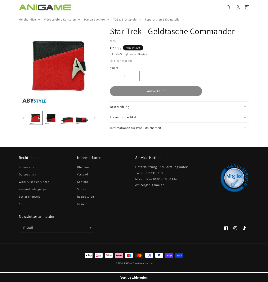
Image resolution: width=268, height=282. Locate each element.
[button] (29, 19)
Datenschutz (27, 174)
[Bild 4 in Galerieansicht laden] (82, 118)
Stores (81, 189)
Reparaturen (85, 196)
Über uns (83, 167)
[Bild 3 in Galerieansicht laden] (66, 118)
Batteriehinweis (29, 196)
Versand (82, 174)
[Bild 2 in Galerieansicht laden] (51, 118)
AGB (21, 204)
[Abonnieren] (89, 228)
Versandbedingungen (33, 189)
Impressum (26, 167)
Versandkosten (138, 54)
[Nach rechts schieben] (94, 118)
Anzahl (114, 68)
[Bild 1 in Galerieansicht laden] (36, 118)
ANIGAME (129, 263)
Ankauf (82, 204)
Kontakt (82, 182)
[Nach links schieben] (23, 118)
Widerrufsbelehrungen (34, 182)
